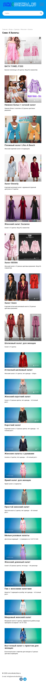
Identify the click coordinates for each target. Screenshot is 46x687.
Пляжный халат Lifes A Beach (20, 145)
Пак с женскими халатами (18, 588)
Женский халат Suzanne (17, 224)
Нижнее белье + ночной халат (20, 105)
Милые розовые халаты (17, 535)
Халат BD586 (11, 262)
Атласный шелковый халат (19, 370)
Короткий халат (13, 425)
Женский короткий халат (18, 396)
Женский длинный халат (17, 562)
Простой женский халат (17, 507)
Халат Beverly (12, 183)
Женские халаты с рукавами (19, 453)
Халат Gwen (11, 303)
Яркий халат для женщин (18, 480)
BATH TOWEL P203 (14, 66)
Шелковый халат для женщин (20, 343)
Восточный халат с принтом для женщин (22, 646)
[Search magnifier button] (41, 13)
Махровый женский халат (18, 617)
